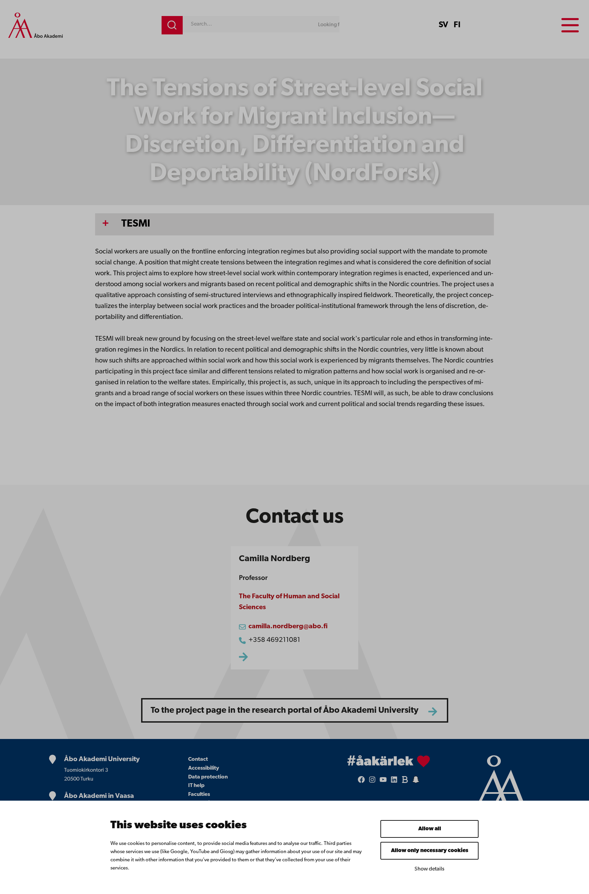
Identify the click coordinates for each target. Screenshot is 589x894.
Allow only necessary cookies (429, 850)
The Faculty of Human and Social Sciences (289, 602)
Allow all (429, 829)
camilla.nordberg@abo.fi (288, 626)
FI (457, 25)
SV (443, 25)
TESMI (135, 224)
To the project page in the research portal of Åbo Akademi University (285, 710)
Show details (429, 869)
